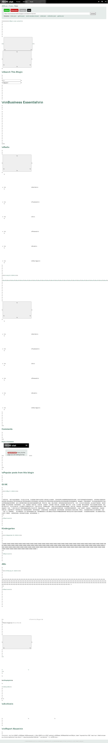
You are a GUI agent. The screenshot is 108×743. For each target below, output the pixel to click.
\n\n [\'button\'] (17, 163)
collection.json (52, 16)
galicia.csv (60, 16)
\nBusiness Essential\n (22, 102)
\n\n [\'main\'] (54, 207)
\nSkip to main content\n (15, 21)
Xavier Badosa (29, 741)
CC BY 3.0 (35, 741)
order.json (43, 16)
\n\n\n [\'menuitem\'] (21, 187)
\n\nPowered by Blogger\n (22, 619)
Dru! (65, 741)
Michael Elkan (16, 623)
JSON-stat (7, 1)
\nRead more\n (7, 518)
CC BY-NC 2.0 (69, 741)
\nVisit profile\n (7, 687)
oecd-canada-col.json (32, 16)
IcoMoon (46, 741)
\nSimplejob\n (7, 680)
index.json (13, 16)
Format (18, 2)
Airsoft (4, 280)
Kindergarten (8, 528)
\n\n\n (28, 709)
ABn (4, 563)
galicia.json (21, 16)
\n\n (18, 44)
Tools (31, 2)
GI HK (5, 484)
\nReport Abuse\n (12, 728)
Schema (25, 2)
